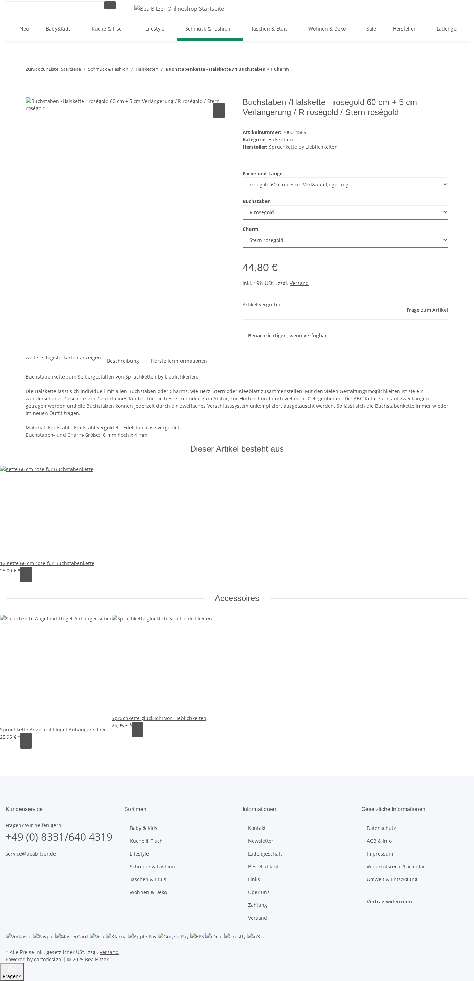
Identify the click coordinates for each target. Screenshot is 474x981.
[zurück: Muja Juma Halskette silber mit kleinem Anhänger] (294, 70)
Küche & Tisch (146, 840)
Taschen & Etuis (148, 879)
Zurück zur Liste (42, 69)
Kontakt (257, 828)
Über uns (259, 892)
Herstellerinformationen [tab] (179, 360)
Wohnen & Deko (148, 892)
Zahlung (257, 905)
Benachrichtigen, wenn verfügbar (287, 335)
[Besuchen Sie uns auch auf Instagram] (11, 878)
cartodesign (47, 959)
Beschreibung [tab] (123, 360)
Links (254, 879)
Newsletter (260, 840)
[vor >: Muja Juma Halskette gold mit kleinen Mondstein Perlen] (307, 70)
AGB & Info (379, 840)
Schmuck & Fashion (152, 866)
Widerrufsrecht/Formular (396, 866)
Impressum (380, 853)
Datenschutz (381, 828)
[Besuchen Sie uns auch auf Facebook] (11, 870)
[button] (440, 8)
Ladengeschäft (265, 853)
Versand (299, 283)
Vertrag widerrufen (389, 901)
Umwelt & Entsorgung (392, 879)
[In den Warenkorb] (31, 93)
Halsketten (280, 139)
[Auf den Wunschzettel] (219, 110)
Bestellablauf (263, 866)
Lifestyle (139, 853)
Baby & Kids (144, 828)
